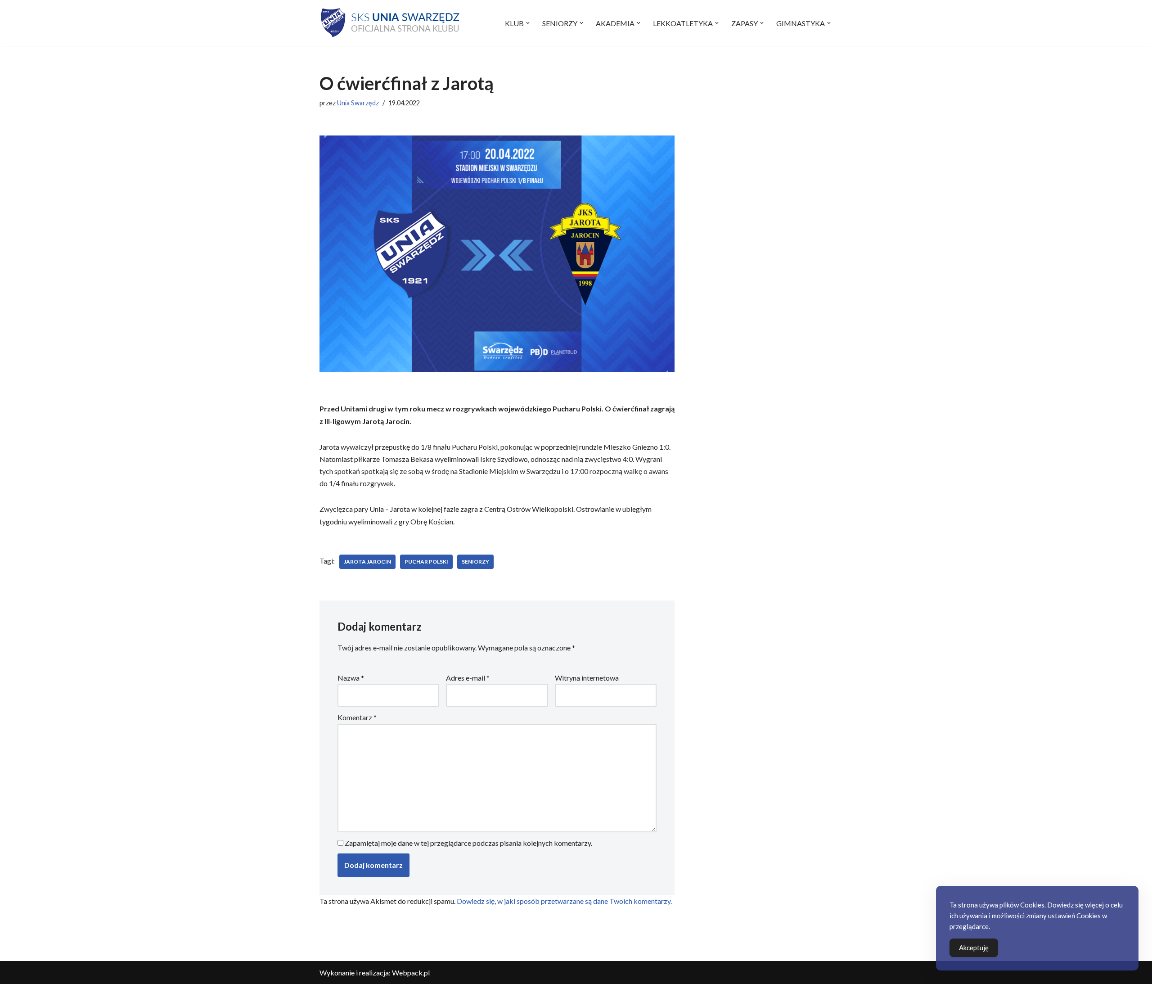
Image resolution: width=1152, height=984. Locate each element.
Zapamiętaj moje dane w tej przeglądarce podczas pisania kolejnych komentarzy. (468, 843)
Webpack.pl (411, 972)
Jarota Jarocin (367, 561)
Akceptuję (974, 947)
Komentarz (357, 717)
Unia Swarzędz (358, 103)
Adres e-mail (468, 677)
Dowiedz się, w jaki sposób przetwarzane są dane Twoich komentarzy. (564, 901)
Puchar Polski (426, 561)
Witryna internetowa (587, 677)
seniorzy (475, 561)
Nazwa (351, 677)
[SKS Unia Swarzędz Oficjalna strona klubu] (391, 23)
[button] (528, 23)
